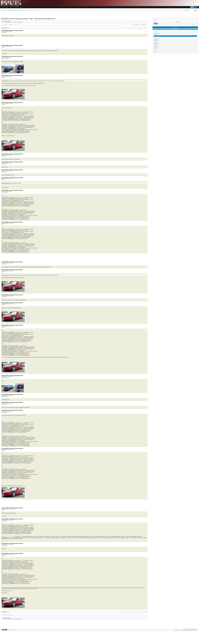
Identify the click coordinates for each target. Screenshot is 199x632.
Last (145, 27)
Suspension (156, 47)
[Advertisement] (99, 14)
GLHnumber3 (4, 32)
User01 (3, 47)
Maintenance (156, 40)
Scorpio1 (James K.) (5, 58)
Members (21, 7)
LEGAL (15, 629)
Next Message (143, 24)
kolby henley (4, 156)
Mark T (3, 224)
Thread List (11, 24)
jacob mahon (4, 263)
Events (155, 51)
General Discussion (157, 33)
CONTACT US (10, 629)
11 (141, 27)
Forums (11, 7)
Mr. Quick (3, 77)
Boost (155, 41)
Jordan (3, 179)
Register (192, 7)
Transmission (156, 45)
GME (6, 629)
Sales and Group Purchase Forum (13, 10)
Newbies (155, 34)
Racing (155, 48)
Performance (156, 39)
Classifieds (16, 7)
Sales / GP (156, 36)
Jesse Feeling (4, 521)
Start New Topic (175, 27)
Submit (195, 10)
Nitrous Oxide (156, 43)
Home (3, 7)
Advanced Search (175, 28)
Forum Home (5, 24)
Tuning (155, 44)
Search (155, 23)
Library (6, 7)
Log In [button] (196, 7)
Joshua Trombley (5, 192)
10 (139, 27)
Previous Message (136, 24)
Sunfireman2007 (5, 396)
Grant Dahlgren (4, 412)
